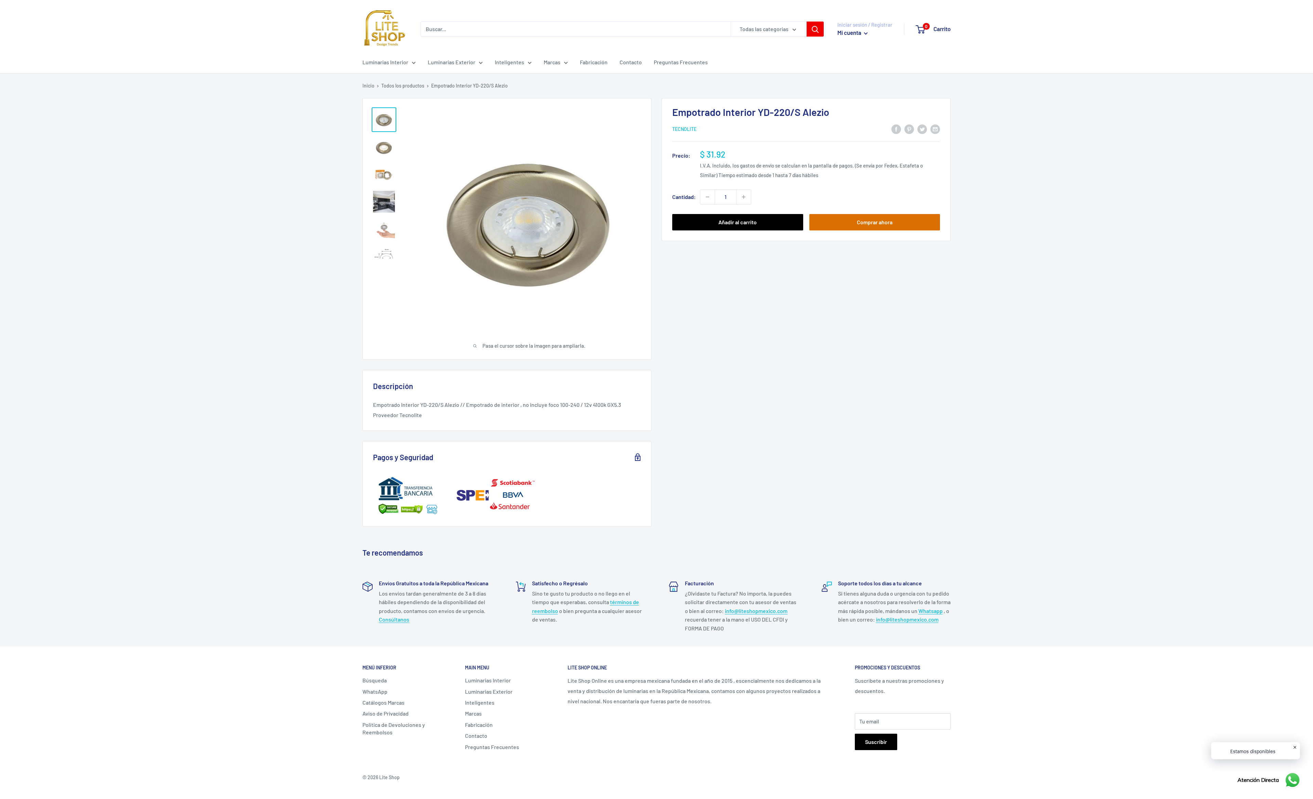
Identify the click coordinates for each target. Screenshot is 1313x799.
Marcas (552, 62)
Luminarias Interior (385, 62)
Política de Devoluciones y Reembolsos (393, 728)
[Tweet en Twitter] (922, 128)
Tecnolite (684, 129)
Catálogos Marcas (383, 702)
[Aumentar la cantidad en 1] (744, 197)
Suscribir (876, 741)
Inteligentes (509, 62)
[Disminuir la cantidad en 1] (707, 197)
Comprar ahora (874, 222)
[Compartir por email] (935, 128)
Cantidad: (684, 197)
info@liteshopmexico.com (756, 611)
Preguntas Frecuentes (681, 62)
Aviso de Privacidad (385, 713)
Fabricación (594, 62)
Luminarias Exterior (451, 62)
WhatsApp (374, 691)
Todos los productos (402, 86)
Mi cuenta (849, 32)
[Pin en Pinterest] (909, 128)
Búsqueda (374, 680)
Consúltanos (394, 619)
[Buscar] (815, 29)
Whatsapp (930, 611)
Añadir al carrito (737, 222)
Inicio (368, 86)
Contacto (631, 62)
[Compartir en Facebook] (896, 128)
